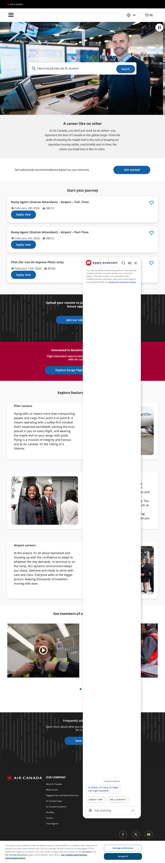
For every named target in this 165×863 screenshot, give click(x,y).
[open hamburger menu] (11, 15)
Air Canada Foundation (56, 806)
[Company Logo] (15, 4)
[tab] (80, 689)
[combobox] (72, 68)
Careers (49, 818)
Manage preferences (123, 848)
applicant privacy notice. (122, 282)
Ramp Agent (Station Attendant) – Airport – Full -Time (50, 202)
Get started (132, 170)
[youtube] (149, 834)
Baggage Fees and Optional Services (62, 795)
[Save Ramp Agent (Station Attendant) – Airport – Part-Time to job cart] (151, 233)
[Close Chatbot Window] (136, 263)
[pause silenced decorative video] (159, 28)
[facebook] (123, 834)
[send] (133, 810)
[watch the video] (43, 650)
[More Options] (90, 810)
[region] (112, 536)
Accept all (123, 856)
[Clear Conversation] (123, 263)
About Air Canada (54, 784)
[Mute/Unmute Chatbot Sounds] (129, 263)
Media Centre (52, 789)
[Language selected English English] (131, 15)
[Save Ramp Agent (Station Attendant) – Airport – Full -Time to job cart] (151, 202)
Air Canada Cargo (54, 801)
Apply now (23, 214)
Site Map (50, 812)
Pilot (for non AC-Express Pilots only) (37, 262)
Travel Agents (52, 823)
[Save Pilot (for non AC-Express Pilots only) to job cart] (151, 263)
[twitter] (136, 834)
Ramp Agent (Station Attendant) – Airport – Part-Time (50, 232)
